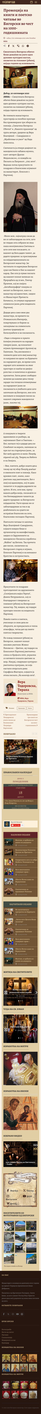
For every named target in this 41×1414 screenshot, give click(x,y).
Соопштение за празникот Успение (23, 890)
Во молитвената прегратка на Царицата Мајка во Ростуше (25, 912)
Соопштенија (7, 1337)
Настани (5, 1335)
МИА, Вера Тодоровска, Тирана (25, 699)
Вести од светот (8, 1332)
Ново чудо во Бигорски (20, 1026)
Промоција (21, 708)
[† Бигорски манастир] (8, 2)
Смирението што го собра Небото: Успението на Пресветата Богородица (26, 862)
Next (36, 991)
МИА (5, 41)
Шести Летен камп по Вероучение (24, 880)
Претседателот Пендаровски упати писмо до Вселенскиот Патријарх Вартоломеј (9, 721)
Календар (5, 1343)
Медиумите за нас (9, 1340)
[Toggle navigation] (36, 2)
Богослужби (6, 1329)
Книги (30, 708)
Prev (5, 991)
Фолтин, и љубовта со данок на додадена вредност (24, 842)
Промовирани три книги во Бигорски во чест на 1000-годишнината (31, 720)
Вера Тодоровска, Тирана (27, 685)
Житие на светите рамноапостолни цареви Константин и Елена (20, 992)
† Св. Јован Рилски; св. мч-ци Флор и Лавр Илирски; (19, 802)
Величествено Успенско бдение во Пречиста (19, 758)
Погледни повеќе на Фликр (13, 1266)
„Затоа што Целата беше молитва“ (25, 920)
